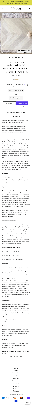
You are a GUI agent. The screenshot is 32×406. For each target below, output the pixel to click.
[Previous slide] (9, 57)
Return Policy (16, 383)
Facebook (16, 386)
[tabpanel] (16, 32)
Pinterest (17, 389)
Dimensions (16, 87)
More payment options (22, 106)
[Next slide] (22, 57)
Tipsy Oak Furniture (18, 394)
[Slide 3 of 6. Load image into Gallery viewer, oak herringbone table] (15, 57)
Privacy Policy (16, 378)
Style (16, 94)
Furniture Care (16, 372)
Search (16, 368)
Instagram (16, 391)
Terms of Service (16, 381)
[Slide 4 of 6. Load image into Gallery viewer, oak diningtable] (17, 57)
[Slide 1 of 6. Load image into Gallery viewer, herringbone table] (12, 57)
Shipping (17, 79)
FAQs (16, 375)
